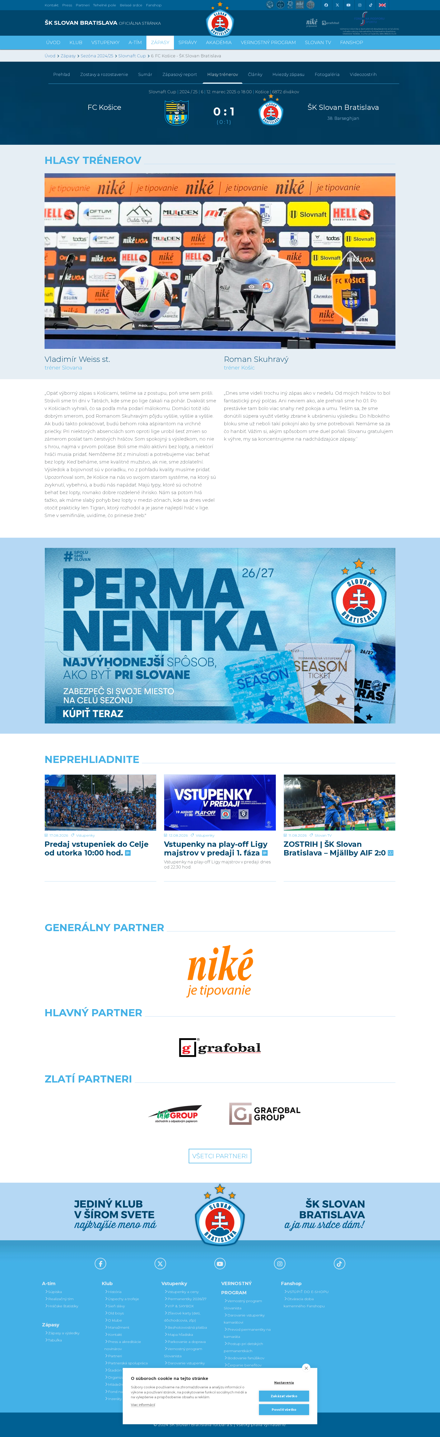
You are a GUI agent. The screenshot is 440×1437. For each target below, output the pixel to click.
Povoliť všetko (284, 1410)
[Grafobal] (220, 1048)
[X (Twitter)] (337, 5)
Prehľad (61, 74)
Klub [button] (76, 42)
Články (255, 74)
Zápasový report (179, 74)
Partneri (115, 1356)
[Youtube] (348, 5)
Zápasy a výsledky (63, 1333)
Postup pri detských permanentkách (243, 1347)
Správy (187, 42)
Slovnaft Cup (132, 56)
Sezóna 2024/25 (97, 56)
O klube (115, 1320)
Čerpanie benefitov (244, 1365)
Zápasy (68, 56)
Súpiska (55, 1291)
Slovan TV (323, 835)
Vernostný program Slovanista (183, 1352)
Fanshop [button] (351, 42)
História (114, 1291)
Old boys (116, 1313)
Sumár (145, 74)
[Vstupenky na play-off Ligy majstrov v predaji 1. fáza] (220, 802)
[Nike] (220, 972)
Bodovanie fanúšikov (245, 1358)
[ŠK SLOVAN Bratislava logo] (220, 19)
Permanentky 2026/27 (187, 1299)
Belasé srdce (131, 5)
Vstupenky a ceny (183, 1291)
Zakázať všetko (284, 1396)
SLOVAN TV (318, 42)
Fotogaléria (327, 74)
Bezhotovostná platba (187, 1327)
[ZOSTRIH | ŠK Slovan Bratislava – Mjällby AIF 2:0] (339, 802)
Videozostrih (363, 74)
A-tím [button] (135, 42)
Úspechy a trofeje (123, 1299)
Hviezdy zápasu (288, 74)
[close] (306, 1368)
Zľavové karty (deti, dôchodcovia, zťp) (182, 1317)
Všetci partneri (220, 1156)
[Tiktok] (371, 5)
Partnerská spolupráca (128, 1363)
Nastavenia (284, 1383)
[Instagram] (359, 5)
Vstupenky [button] (105, 42)
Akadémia (219, 42)
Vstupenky (85, 835)
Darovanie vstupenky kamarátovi (184, 1367)
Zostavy (104, 74)
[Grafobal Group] (265, 1114)
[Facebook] (326, 5)
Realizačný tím (61, 1299)
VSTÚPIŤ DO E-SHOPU (308, 1291)
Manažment (118, 1327)
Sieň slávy (116, 1306)
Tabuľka (55, 1340)
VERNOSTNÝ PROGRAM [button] (268, 42)
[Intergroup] (175, 1114)
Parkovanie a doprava (187, 1341)
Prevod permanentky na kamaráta (247, 1333)
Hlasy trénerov (222, 74)
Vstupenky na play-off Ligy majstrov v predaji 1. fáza (215, 848)
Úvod (53, 42)
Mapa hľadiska (180, 1334)
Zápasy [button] (160, 42)
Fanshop (154, 5)
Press (67, 5)
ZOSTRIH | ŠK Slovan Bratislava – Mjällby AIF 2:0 (336, 848)
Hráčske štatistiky (63, 1306)
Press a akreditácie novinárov (122, 1345)
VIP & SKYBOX (181, 1306)
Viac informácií (143, 1405)
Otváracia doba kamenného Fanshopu (304, 1302)
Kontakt (115, 1334)
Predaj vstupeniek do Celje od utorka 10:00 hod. (96, 848)
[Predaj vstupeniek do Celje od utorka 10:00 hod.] (100, 802)
